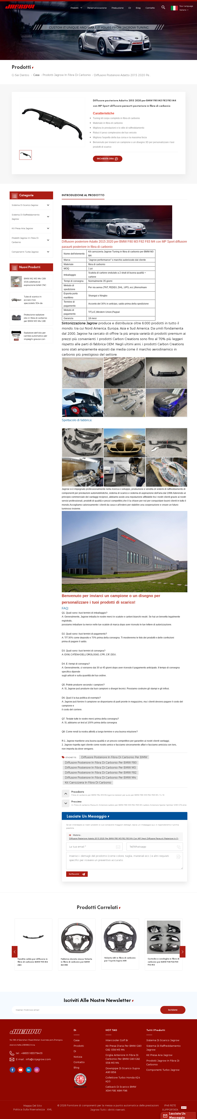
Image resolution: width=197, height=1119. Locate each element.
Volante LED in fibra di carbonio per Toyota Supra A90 (76, 959)
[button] (15, 952)
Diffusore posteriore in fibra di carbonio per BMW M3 (100, 767)
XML (49, 1109)
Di (130, 7)
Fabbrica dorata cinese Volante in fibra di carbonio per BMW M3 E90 (33, 962)
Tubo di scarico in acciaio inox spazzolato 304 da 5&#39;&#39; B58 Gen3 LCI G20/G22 (33, 300)
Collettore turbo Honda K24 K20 (123, 1079)
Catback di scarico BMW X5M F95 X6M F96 (121, 1088)
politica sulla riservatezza (29, 1109)
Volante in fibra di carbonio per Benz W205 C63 (163, 959)
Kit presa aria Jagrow (22, 228)
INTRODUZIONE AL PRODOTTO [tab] (83, 195)
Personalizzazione (97, 7)
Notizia (78, 1056)
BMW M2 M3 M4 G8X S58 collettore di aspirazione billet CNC (35, 281)
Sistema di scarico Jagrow (25, 205)
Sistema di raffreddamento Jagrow (25, 216)
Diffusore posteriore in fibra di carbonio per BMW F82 (101, 772)
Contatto (150, 7)
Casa (36, 75)
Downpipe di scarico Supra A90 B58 (123, 1070)
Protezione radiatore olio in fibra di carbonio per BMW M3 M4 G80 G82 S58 (35, 318)
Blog (138, 7)
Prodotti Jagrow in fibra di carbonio (67, 75)
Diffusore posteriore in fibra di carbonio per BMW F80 (101, 762)
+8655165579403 (32, 1053)
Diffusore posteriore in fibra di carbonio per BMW (114, 757)
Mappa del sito (32, 1105)
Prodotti (79, 1045)
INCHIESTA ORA (105, 158)
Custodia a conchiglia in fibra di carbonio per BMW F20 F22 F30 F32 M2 (120, 961)
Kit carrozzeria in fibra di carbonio (88, 782)
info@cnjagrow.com (38, 1059)
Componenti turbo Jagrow (25, 251)
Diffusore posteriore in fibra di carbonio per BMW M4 (100, 777)
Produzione (118, 7)
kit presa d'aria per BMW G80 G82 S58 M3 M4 (123, 1047)
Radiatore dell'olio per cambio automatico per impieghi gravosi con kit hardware (35, 336)
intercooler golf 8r (117, 1040)
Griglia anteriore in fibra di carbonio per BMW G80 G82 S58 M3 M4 (123, 1059)
